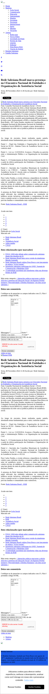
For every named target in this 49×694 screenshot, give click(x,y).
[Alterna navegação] (4, 2)
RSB (7, 239)
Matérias (8, 8)
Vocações (13, 31)
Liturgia (13, 43)
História (13, 18)
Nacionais (13, 22)
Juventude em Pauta (17, 39)
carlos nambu (10, 243)
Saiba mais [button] (28, 680)
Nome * (24, 333)
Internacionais (15, 24)
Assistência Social (11, 241)
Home (7, 6)
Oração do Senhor (16, 49)
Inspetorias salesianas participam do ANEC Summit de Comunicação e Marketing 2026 (25, 267)
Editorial (13, 45)
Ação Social (14, 10)
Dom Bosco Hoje (16, 47)
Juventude (13, 20)
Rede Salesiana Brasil (13, 237)
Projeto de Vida (15, 41)
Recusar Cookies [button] (14, 687)
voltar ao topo (6, 353)
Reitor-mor (14, 35)
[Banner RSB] (6, 355)
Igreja (12, 26)
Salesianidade (15, 16)
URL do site (26, 337)
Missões (13, 28)
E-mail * (25, 335)
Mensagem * (5, 333)
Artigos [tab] (8, 639)
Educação (13, 14)
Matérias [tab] (8, 637)
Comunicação (15, 12)
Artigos (8, 33)
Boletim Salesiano (11, 51)
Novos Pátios (15, 37)
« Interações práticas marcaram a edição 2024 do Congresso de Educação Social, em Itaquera (23, 279)
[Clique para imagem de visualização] (24, 104)
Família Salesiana (11, 53)
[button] (2, 643)
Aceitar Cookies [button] (34, 687)
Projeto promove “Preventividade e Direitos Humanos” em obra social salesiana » (23, 283)
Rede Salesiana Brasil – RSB (16, 204)
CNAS (7, 245)
